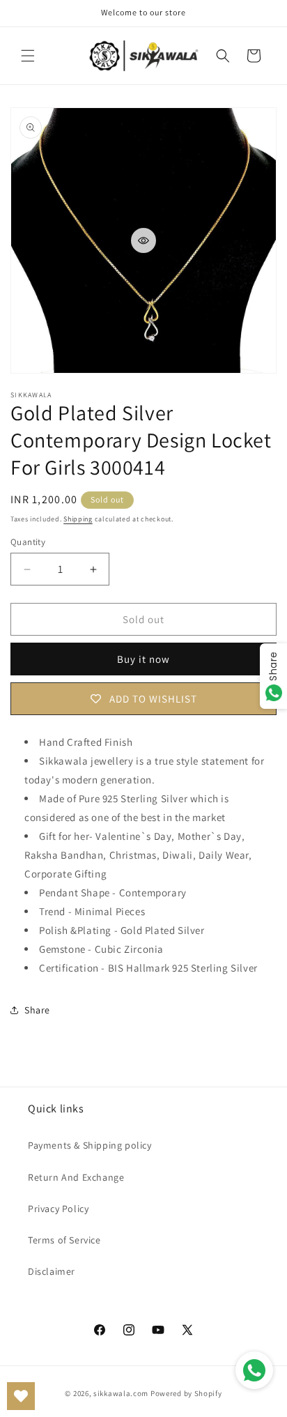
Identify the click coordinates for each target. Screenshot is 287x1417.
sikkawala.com (120, 1393)
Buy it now (143, 659)
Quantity (27, 542)
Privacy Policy (58, 1208)
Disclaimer (51, 1271)
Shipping (78, 518)
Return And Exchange (76, 1177)
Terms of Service (64, 1240)
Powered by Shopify (186, 1393)
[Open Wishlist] (21, 1396)
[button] (28, 55)
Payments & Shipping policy (90, 1145)
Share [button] (37, 1010)
